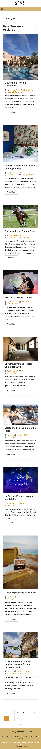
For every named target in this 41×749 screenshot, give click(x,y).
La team (11, 736)
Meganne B (13, 302)
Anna (11, 435)
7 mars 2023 (27, 371)
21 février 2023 (23, 503)
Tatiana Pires (14, 90)
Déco (24, 175)
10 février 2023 (23, 671)
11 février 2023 (22, 597)
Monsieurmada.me (20, 746)
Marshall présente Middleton (20, 592)
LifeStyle (15, 92)
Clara (11, 597)
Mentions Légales (21, 736)
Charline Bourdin (15, 173)
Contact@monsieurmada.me (20, 731)
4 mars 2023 (22, 435)
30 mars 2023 (12, 175)
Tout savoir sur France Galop (20, 231)
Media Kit (5, 736)
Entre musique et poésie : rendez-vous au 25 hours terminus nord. (19, 664)
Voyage (23, 92)
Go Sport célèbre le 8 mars (19, 297)
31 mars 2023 (28, 90)
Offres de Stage (33, 736)
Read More (11, 112)
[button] (2, 9)
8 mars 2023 (27, 302)
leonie (11, 503)
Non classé (19, 505)
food (9, 92)
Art (8, 304)
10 (23, 718)
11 (29, 718)
